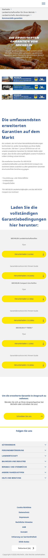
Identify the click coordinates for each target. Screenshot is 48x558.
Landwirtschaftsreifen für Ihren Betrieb (18, 12)
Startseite (6, 9)
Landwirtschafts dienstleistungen (16, 15)
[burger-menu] (43, 3)
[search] (37, 3)
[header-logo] (11, 3)
